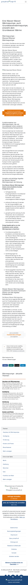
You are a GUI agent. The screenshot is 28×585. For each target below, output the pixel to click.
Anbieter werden (14, 556)
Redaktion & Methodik (18, 351)
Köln (4, 472)
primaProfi (5, 2)
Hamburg (6, 464)
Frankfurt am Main (8, 475)
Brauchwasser (7, 447)
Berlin (4, 460)
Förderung (6, 440)
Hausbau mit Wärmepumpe (11, 432)
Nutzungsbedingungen (14, 531)
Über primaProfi (14, 538)
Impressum (14, 535)
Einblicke (14, 549)
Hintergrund (14, 542)
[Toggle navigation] (26, 2)
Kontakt (14, 553)
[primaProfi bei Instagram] (21, 577)
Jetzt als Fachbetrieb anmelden (14, 504)
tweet (17, 365)
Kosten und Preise (8, 443)
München (5, 468)
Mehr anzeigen (7, 451)
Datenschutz (14, 528)
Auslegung (6, 436)
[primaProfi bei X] (13, 577)
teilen (5, 365)
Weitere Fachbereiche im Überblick (14, 563)
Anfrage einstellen (14, 497)
